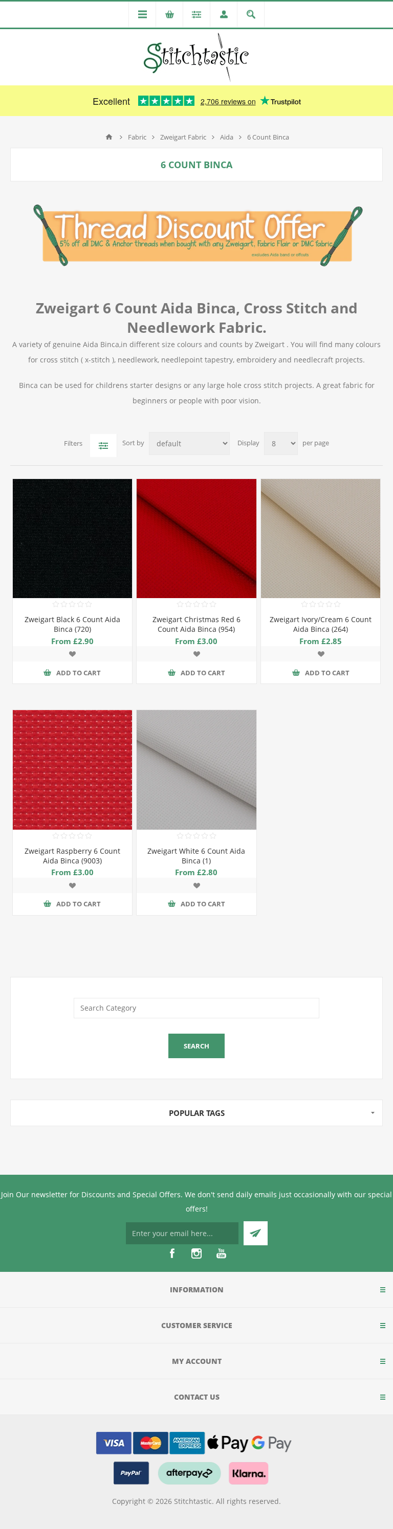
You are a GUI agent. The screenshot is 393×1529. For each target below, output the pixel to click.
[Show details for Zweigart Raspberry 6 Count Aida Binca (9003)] (72, 769)
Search (196, 1046)
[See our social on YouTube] (221, 1253)
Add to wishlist (72, 653)
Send (256, 1233)
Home (109, 137)
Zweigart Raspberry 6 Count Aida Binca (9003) (72, 855)
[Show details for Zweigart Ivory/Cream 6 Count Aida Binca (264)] (320, 538)
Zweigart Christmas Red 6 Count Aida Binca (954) (196, 624)
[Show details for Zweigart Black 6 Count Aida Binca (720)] (72, 538)
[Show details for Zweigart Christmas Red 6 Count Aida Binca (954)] (196, 538)
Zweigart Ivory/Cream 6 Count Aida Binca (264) (321, 624)
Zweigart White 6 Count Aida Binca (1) (196, 855)
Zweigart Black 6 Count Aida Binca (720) (72, 624)
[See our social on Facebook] (172, 1253)
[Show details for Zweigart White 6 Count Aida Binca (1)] (196, 769)
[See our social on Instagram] (196, 1253)
